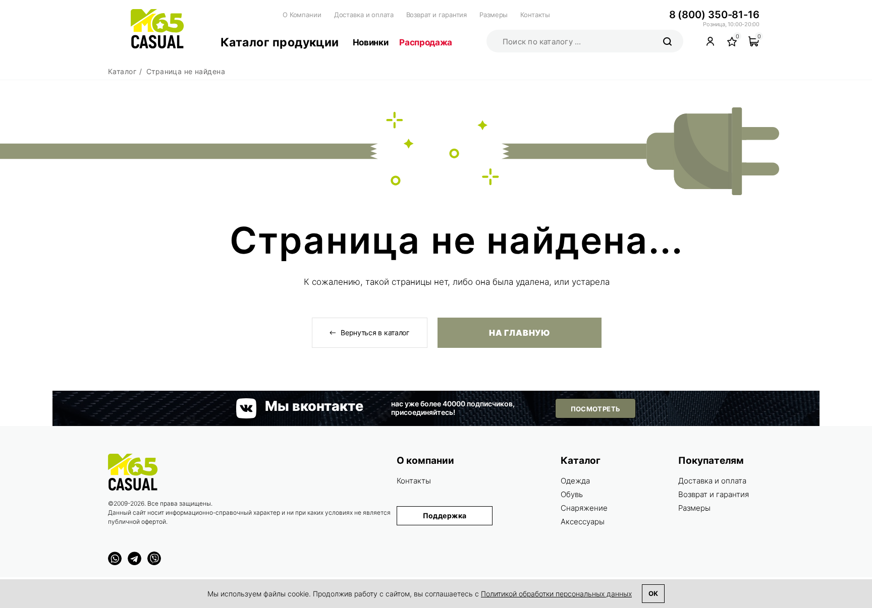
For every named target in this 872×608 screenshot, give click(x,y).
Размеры (493, 15)
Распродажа (425, 42)
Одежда (575, 480)
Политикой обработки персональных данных (556, 593)
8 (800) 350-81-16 (714, 15)
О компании (425, 460)
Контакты (535, 15)
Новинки (371, 42)
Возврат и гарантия (436, 15)
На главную (519, 333)
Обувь (572, 494)
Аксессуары (583, 521)
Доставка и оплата (364, 15)
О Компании (302, 15)
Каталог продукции (280, 42)
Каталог (581, 460)
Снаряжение (584, 508)
